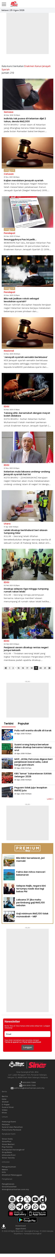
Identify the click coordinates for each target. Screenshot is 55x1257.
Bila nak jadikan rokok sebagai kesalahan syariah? (21, 300)
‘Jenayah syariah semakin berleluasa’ (26, 357)
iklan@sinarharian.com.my (15, 1189)
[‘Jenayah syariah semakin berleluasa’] (27, 333)
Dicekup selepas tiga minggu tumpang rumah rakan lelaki (26, 590)
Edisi (4, 1099)
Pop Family (7, 1147)
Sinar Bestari (8, 1144)
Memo (5, 1169)
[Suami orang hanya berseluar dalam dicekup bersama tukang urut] (7, 748)
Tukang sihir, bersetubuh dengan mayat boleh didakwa (27, 415)
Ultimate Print (9, 1155)
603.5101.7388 (29, 1082)
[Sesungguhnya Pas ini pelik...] (27, 212)
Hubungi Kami (9, 1121)
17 (27, 668)
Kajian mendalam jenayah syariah (23, 180)
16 (23, 668)
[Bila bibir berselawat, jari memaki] (9, 860)
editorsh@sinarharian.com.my (29, 1088)
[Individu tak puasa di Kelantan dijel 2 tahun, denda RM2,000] (27, 94)
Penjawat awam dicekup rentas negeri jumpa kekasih (26, 649)
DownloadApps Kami (21, 1227)
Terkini (8, 723)
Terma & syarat (12, 1042)
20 (40, 668)
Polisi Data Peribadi (11, 1130)
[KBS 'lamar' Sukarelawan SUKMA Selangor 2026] (7, 777)
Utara (7, 523)
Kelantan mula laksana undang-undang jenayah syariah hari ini (27, 473)
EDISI (6, 406)
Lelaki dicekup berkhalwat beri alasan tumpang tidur (25, 532)
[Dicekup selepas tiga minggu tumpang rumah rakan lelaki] (27, 564)
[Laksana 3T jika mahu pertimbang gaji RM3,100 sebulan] (9, 902)
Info (4, 1172)
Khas (4, 1112)
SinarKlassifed (9, 1186)
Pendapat (9, 233)
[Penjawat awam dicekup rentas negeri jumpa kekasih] (27, 623)
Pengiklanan (8, 1184)
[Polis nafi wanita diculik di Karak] (7, 734)
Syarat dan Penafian (12, 1127)
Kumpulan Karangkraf (13, 1149)
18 (32, 668)
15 (18, 668)
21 (45, 668)
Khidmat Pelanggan (12, 1175)
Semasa (8, 112)
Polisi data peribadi (32, 1042)
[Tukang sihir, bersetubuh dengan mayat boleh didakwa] (27, 388)
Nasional (9, 350)
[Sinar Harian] (13, 4)
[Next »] (49, 668)
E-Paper (6, 1104)
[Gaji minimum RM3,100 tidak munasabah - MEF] (9, 916)
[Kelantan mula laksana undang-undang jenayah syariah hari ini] (27, 447)
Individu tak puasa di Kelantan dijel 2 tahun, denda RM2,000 (25, 120)
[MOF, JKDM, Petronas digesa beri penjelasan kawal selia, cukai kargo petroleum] (7, 763)
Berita (5, 1096)
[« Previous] (6, 668)
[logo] (18, 1065)
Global (5, 1101)
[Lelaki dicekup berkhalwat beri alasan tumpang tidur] (27, 506)
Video (4, 1110)
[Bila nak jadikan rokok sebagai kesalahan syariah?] (27, 271)
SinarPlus (6, 1141)
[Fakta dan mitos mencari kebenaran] (9, 874)
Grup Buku (7, 1152)
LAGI (49, 799)
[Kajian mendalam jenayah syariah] (27, 153)
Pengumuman (9, 1166)
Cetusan (9, 174)
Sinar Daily (7, 1139)
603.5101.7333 (29, 1085)
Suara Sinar (8, 1107)
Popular (23, 723)
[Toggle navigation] (4, 3)
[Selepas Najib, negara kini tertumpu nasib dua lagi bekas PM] (9, 888)
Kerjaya (6, 1124)
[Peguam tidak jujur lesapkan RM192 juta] (7, 791)
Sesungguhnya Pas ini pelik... (20, 239)
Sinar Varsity (8, 1157)
